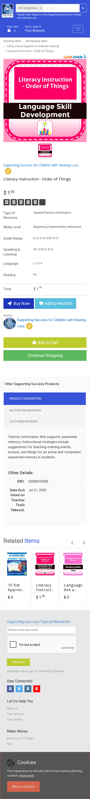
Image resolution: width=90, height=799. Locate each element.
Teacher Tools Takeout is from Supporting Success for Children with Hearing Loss (49, 16)
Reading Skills (12, 41)
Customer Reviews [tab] (23, 421)
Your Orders (14, 719)
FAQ (9, 744)
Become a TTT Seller (20, 738)
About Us (12, 708)
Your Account (35, 28)
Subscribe (18, 662)
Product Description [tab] (25, 398)
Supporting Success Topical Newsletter (39, 622)
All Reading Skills (37, 41)
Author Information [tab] (25, 410)
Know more (26, 775)
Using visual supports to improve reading (33, 46)
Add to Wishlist (58, 303)
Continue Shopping (45, 355)
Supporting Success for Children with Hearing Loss (51, 323)
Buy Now (21, 303)
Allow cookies (23, 786)
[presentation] (72, 541)
